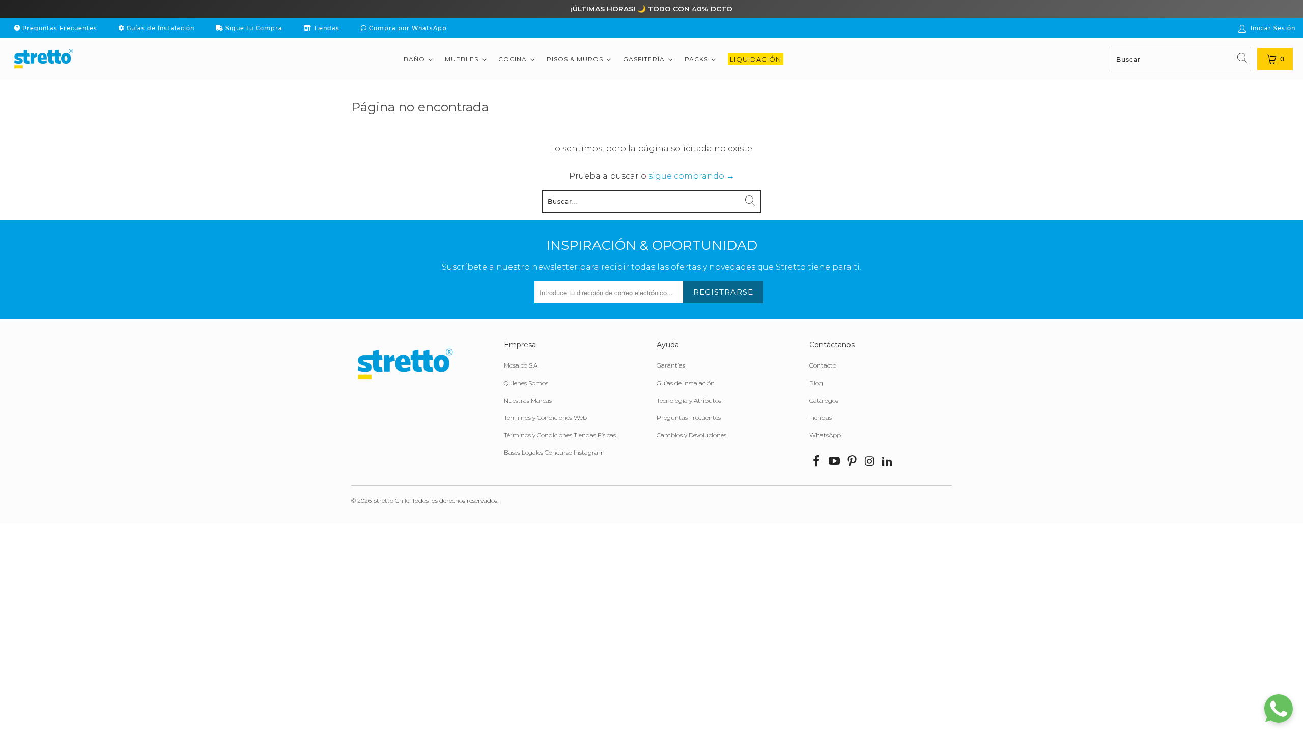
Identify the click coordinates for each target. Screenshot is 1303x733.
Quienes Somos (526, 383)
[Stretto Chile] (43, 59)
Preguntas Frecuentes (58, 28)
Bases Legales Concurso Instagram (554, 452)
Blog (816, 383)
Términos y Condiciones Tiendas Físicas (560, 435)
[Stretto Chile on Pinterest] (852, 461)
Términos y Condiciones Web (545, 417)
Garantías (671, 365)
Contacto (822, 365)
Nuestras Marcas (528, 400)
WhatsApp (825, 435)
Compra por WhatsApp (407, 28)
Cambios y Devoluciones (691, 435)
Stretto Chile (391, 500)
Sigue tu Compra (252, 28)
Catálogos (823, 400)
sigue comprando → (691, 176)
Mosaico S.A (520, 365)
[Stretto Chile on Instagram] (869, 461)
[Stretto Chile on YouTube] (834, 461)
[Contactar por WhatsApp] (1278, 708)
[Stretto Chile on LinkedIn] (887, 461)
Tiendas (325, 28)
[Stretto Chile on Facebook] (817, 461)
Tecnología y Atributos (689, 400)
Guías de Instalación (159, 28)
